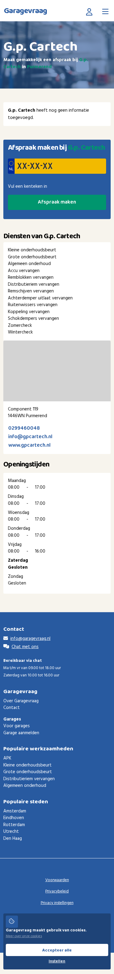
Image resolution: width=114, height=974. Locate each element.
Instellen (57, 961)
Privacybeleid (57, 891)
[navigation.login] (90, 11)
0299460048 (24, 428)
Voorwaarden (57, 880)
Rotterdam (14, 825)
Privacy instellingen (57, 903)
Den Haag (12, 838)
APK (7, 758)
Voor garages (16, 726)
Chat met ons (25, 647)
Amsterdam (14, 811)
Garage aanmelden (21, 733)
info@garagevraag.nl (30, 638)
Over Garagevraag (21, 701)
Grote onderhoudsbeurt (27, 772)
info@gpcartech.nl (30, 437)
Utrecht (11, 831)
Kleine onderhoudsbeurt (27, 765)
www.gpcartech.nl (29, 445)
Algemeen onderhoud (24, 785)
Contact (11, 707)
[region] (57, 370)
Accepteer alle (57, 950)
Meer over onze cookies (24, 936)
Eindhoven (13, 818)
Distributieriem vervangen (29, 779)
